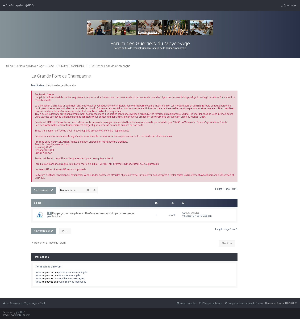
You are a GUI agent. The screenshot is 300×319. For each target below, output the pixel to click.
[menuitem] (29, 5)
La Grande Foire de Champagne (61, 76)
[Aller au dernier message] (198, 213)
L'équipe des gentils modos (61, 85)
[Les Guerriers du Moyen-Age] (150, 27)
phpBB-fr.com (22, 315)
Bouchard (57, 216)
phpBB (19, 312)
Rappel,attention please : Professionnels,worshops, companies (93, 213)
